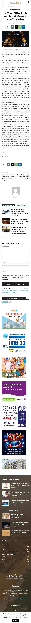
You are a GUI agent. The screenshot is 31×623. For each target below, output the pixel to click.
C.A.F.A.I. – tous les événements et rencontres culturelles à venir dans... (20, 485)
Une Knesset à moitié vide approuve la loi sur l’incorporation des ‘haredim (8, 177)
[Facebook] (12, 27)
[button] (2, 2)
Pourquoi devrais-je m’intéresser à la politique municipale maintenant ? (20, 502)
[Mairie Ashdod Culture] (14, 377)
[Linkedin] (23, 27)
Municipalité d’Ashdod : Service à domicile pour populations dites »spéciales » (20, 494)
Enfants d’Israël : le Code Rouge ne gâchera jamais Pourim (22, 176)
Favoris (3, 213)
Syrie (15, 115)
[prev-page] (3, 237)
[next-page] (5, 237)
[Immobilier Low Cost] (14, 469)
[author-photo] (16, 194)
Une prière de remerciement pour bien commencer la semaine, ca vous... (20, 532)
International (14, 6)
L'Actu (8, 6)
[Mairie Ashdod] (14, 353)
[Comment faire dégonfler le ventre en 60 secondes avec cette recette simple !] (6, 516)
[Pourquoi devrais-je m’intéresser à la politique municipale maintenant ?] (5, 503)
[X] (16, 27)
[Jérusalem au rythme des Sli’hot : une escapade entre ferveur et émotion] (6, 221)
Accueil (3, 6)
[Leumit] (14, 402)
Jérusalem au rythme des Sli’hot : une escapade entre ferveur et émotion (20, 221)
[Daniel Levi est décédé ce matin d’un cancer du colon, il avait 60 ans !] (6, 525)
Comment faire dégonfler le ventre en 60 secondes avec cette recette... (18, 516)
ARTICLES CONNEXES (8, 205)
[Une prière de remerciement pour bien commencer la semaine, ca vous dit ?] (6, 533)
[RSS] (20, 610)
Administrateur (15, 197)
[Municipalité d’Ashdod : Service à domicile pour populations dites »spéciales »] (6, 494)
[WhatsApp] (20, 27)
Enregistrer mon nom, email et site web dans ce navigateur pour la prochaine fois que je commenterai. (15, 277)
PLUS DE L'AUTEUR (21, 205)
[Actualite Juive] (14, 426)
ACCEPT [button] (15, 620)
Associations (4, 223)
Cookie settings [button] (23, 617)
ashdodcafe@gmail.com (20, 599)
